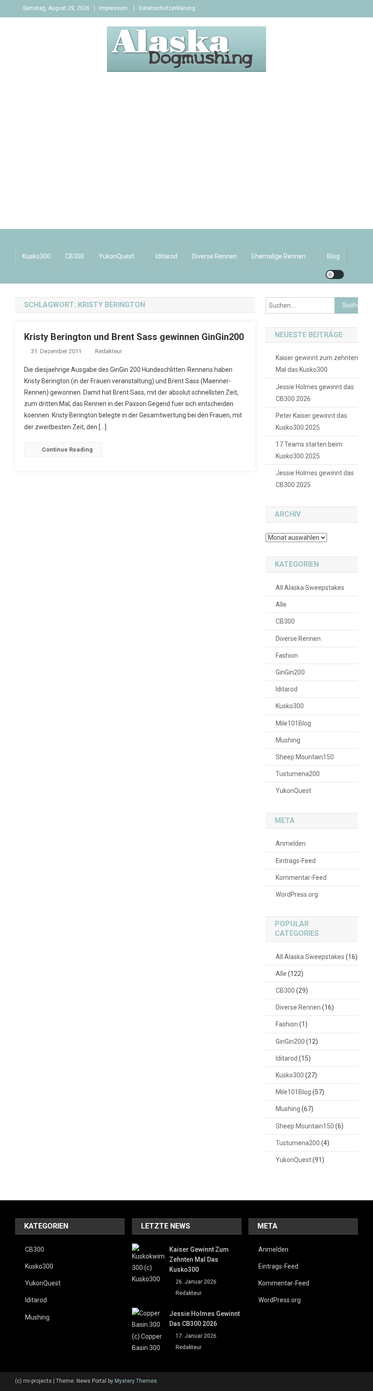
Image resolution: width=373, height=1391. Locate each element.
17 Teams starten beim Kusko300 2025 (309, 450)
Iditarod (166, 256)
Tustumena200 (298, 773)
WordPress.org (297, 894)
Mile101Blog (293, 723)
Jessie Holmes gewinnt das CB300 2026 (315, 392)
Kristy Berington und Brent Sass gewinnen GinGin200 (134, 336)
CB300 (74, 256)
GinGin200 (290, 672)
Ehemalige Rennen (279, 256)
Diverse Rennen (214, 256)
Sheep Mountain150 (305, 757)
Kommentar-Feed (301, 877)
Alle (281, 604)
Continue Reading (67, 449)
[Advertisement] (186, 160)
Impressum (113, 8)
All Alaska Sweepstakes (310, 587)
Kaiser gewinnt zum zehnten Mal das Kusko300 (317, 363)
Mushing (288, 740)
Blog (333, 256)
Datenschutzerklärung (167, 8)
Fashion (287, 655)
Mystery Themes (136, 1381)
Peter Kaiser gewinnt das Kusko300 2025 (311, 421)
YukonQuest (116, 256)
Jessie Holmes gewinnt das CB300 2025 (315, 478)
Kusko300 (36, 256)
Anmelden (291, 843)
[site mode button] (335, 274)
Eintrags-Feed (296, 860)
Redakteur (108, 351)
